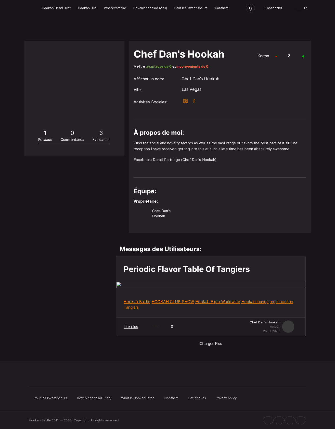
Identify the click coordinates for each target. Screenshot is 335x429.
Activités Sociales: (150, 101)
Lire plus (131, 326)
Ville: (138, 89)
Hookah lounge (255, 301)
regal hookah (281, 301)
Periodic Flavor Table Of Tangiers (187, 269)
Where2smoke (115, 8)
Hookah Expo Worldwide (217, 301)
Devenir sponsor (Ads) (150, 8)
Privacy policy (226, 398)
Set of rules (197, 398)
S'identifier (273, 8)
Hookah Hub (87, 8)
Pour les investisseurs (190, 8)
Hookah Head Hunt (56, 8)
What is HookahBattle (138, 398)
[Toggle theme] (250, 8)
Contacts (222, 8)
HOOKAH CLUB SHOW (173, 301)
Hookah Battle (137, 301)
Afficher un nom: (149, 78)
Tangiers (131, 307)
